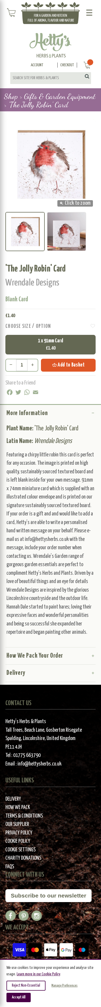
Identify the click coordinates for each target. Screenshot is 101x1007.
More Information (27, 413)
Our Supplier (17, 824)
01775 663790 (27, 755)
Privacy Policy (18, 833)
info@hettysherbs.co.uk (39, 764)
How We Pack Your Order (34, 656)
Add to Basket (68, 365)
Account (37, 65)
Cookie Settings (20, 849)
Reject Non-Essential (26, 985)
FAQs (9, 866)
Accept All (18, 997)
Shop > (13, 96)
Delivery (15, 673)
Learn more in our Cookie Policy (38, 974)
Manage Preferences (64, 985)
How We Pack (17, 807)
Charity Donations (23, 858)
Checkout (67, 65)
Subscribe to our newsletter (48, 895)
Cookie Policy (17, 841)
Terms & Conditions (24, 816)
